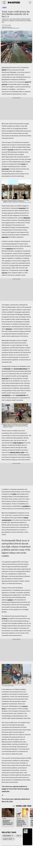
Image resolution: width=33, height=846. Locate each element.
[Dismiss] (30, 830)
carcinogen (5, 169)
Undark (4, 789)
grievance (9, 249)
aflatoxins (26, 218)
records (10, 150)
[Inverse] (14, 2)
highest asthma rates (17, 452)
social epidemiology (20, 369)
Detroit (4, 70)
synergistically (21, 395)
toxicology (7, 369)
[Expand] (24, 830)
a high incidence (17, 443)
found (23, 164)
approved (5, 237)
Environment (7, 836)
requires (5, 618)
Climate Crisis (7, 839)
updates (10, 600)
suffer (14, 494)
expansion (22, 208)
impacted (5, 378)
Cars (18, 836)
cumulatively (6, 395)
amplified (25, 506)
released (9, 329)
